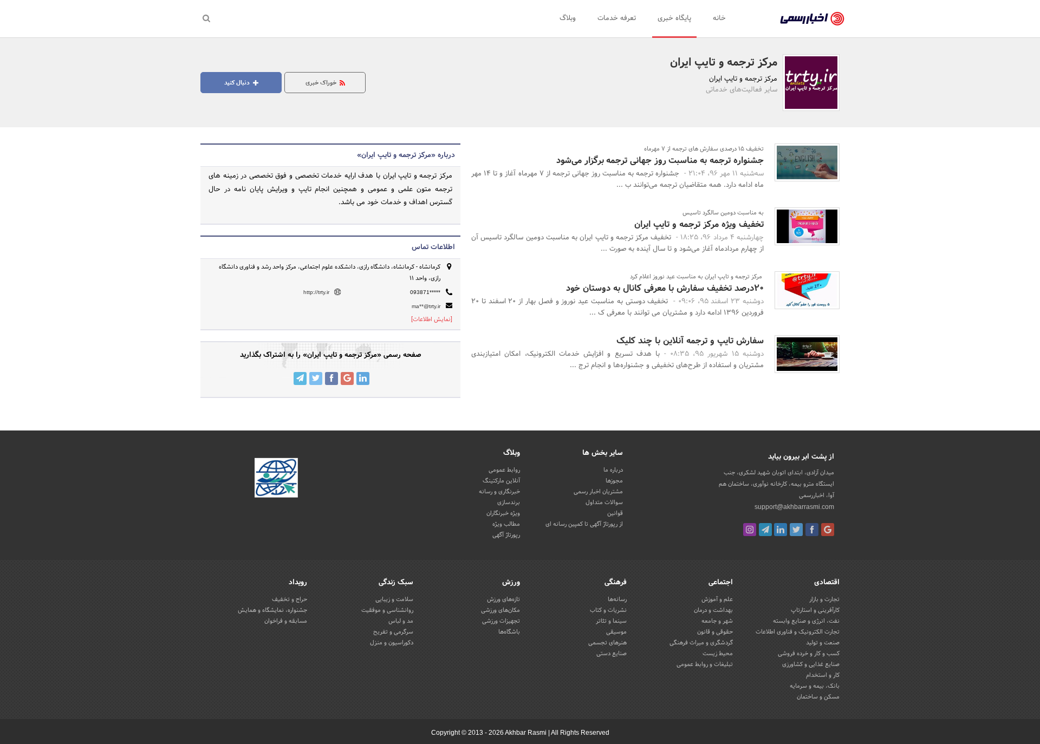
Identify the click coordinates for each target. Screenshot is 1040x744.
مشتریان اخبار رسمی (598, 492)
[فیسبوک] (811, 529)
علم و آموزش (717, 599)
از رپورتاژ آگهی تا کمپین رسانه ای (584, 524)
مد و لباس (400, 621)
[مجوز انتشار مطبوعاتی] (276, 479)
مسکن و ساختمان (818, 697)
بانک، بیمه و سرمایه (815, 686)
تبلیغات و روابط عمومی (705, 664)
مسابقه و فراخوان (285, 621)
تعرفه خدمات (616, 18)
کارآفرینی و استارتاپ (815, 610)
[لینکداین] (780, 529)
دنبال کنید (237, 83)
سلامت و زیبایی (394, 599)
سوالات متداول (604, 502)
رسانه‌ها (617, 599)
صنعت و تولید (823, 643)
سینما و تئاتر (611, 621)
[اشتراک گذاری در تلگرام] (300, 378)
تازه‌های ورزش (503, 599)
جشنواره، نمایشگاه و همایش (272, 610)
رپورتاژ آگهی (506, 535)
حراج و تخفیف (289, 599)
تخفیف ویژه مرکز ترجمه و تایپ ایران (699, 224)
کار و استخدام (823, 675)
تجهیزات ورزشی (501, 621)
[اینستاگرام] (749, 529)
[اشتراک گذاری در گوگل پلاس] (347, 378)
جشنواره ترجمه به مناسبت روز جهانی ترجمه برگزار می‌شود (660, 160)
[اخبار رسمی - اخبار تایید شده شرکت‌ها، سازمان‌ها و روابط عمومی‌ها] (812, 19)
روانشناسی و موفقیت (387, 610)
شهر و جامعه (717, 621)
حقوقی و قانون (715, 632)
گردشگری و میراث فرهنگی (701, 643)
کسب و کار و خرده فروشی (809, 653)
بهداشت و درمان (713, 610)
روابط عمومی (504, 470)
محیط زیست (718, 653)
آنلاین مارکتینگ (501, 481)
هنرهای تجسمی (607, 643)
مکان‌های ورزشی (500, 610)
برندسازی (508, 502)
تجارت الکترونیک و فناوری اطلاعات (798, 632)
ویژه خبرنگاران (503, 513)
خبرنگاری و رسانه (499, 492)
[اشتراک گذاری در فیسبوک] (331, 378)
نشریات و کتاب (608, 610)
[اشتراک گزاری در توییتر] (315, 378)
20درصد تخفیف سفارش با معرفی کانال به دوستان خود (665, 288)
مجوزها (614, 481)
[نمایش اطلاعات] (431, 319)
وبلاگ (568, 18)
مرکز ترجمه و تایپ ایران (723, 63)
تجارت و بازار (824, 599)
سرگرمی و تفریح (393, 632)
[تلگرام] (765, 529)
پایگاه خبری (674, 18)
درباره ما (613, 470)
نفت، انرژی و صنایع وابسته (806, 621)
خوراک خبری (322, 83)
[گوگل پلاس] (827, 529)
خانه (719, 18)
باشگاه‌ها (509, 632)
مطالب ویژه (506, 524)
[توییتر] (796, 529)
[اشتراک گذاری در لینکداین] (362, 378)
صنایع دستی (611, 653)
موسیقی (616, 632)
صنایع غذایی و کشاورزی (811, 664)
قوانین (615, 513)
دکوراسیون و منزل (391, 643)
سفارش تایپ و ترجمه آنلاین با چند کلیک (690, 341)
